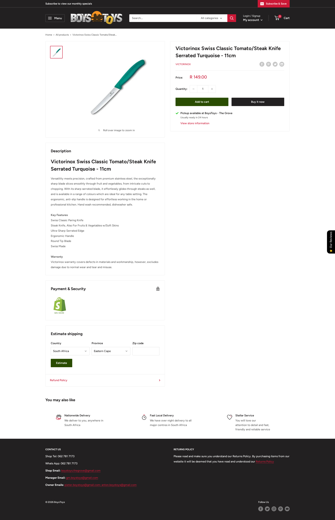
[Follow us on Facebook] (260, 508)
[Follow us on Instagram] (273, 508)
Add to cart (202, 101)
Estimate (61, 363)
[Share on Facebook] (261, 64)
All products (62, 34)
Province (97, 343)
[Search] (231, 18)
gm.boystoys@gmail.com (82, 477)
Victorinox (183, 64)
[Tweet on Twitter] (275, 64)
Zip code (138, 343)
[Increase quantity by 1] (212, 89)
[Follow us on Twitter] (267, 508)
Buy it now (258, 101)
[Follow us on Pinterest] (280, 508)
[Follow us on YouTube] (287, 508)
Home (48, 34)
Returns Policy (265, 461)
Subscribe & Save (276, 3)
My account (251, 20)
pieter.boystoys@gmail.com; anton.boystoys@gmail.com (101, 485)
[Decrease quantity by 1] (193, 89)
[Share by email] (281, 64)
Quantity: (182, 89)
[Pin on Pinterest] (268, 64)
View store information (194, 123)
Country (56, 343)
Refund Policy (58, 380)
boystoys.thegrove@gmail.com (80, 470)
